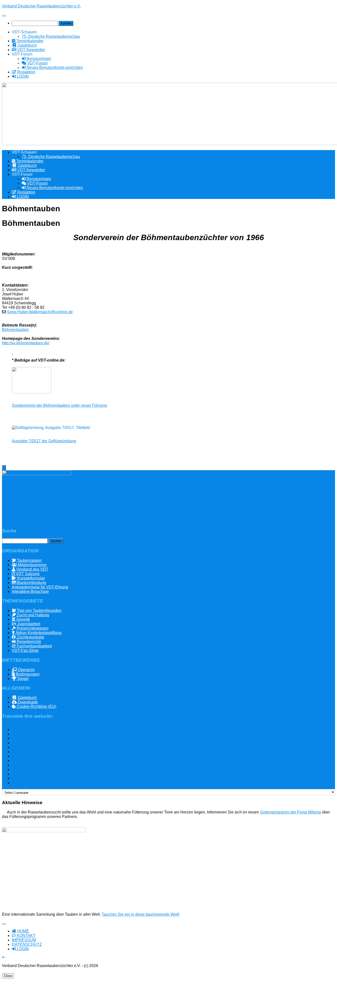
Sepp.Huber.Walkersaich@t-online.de (40, 312)
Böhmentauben (15, 330)
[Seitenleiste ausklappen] (4, 467)
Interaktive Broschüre (30, 591)
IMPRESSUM (24, 940)
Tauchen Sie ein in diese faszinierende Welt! (140, 914)
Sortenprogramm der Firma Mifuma (290, 812)
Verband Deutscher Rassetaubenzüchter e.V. (41, 6)
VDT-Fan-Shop (25, 650)
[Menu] (4, 16)
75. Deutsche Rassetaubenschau (51, 36)
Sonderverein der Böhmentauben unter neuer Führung (59, 405)
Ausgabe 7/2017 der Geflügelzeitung (44, 441)
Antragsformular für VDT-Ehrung (40, 587)
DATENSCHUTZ (27, 944)
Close (8, 976)
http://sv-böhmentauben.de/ (25, 343)
